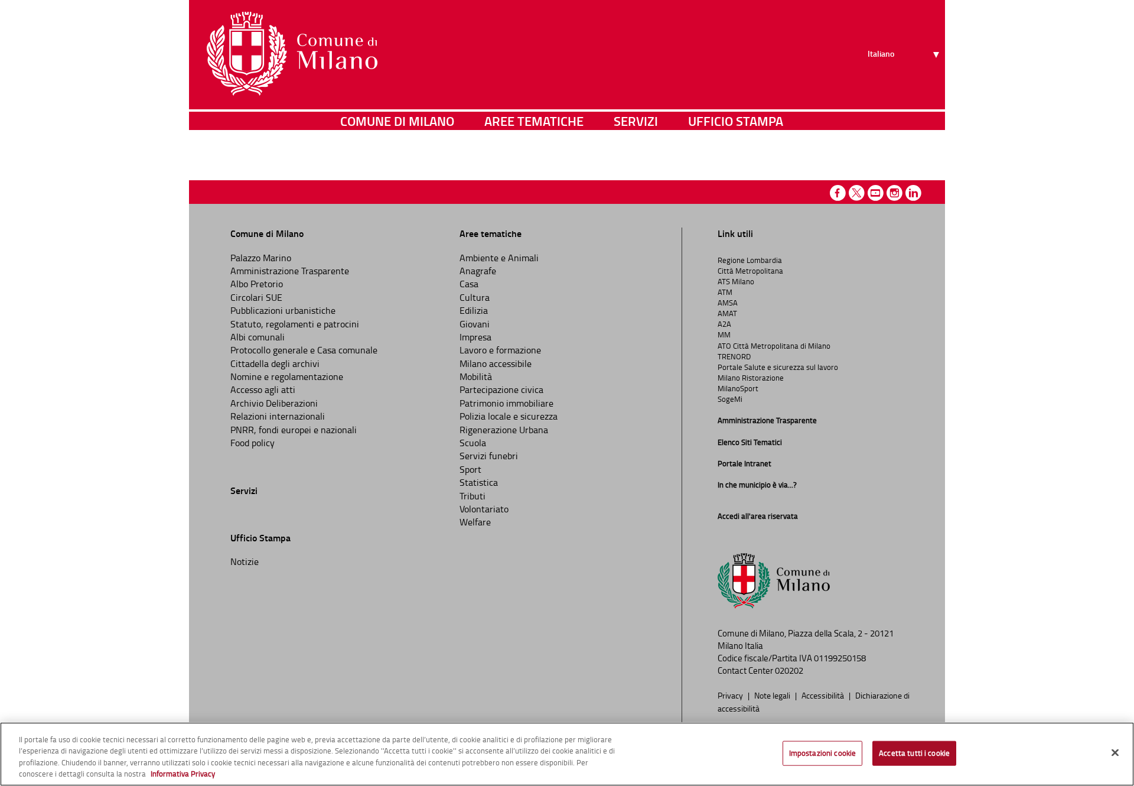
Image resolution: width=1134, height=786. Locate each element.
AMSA (728, 302)
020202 (789, 670)
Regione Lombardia (750, 260)
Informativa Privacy (183, 773)
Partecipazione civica (501, 389)
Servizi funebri (489, 455)
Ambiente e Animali (499, 257)
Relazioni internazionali (277, 416)
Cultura (475, 297)
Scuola (473, 442)
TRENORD (734, 356)
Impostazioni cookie (822, 753)
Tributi (472, 495)
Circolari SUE (256, 297)
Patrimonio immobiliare (506, 403)
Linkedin (913, 193)
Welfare (475, 521)
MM (724, 334)
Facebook (838, 193)
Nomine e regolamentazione (286, 376)
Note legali (773, 695)
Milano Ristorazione (751, 377)
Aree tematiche (534, 121)
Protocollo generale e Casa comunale (303, 349)
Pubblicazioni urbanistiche (282, 310)
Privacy (731, 695)
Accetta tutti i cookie (914, 753)
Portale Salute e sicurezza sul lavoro (778, 367)
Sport (470, 469)
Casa (469, 283)
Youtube (876, 193)
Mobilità (476, 376)
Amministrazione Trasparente (289, 270)
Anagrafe (478, 270)
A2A (724, 324)
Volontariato (484, 508)
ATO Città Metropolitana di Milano (774, 345)
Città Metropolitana (750, 270)
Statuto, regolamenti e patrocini (294, 323)
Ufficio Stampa (735, 121)
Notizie (244, 561)
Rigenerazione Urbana (504, 429)
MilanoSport (738, 388)
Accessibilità (823, 695)
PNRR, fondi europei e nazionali (293, 429)
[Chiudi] (1115, 752)
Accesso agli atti (262, 389)
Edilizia (474, 310)
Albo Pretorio (256, 283)
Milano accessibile (496, 363)
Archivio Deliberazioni (274, 403)
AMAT (727, 313)
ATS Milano (736, 281)
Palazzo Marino (260, 257)
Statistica (479, 482)
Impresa (475, 336)
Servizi (636, 121)
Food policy (252, 442)
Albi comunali (257, 336)
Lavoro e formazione (500, 349)
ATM (725, 292)
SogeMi (730, 399)
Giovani (475, 323)
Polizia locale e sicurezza (509, 416)
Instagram (894, 193)
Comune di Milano (397, 121)
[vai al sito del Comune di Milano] (292, 54)
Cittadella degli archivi (275, 363)
